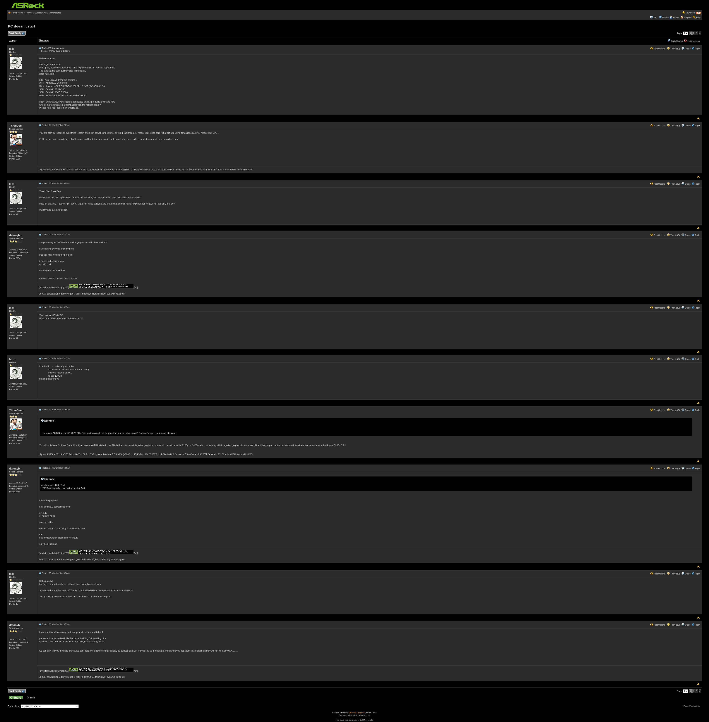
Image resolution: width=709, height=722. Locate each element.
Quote (688, 49)
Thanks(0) (675, 49)
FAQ (655, 17)
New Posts (690, 13)
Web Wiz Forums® (356, 713)
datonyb (14, 235)
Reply (697, 49)
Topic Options (693, 41)
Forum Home (17, 13)
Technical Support (33, 13)
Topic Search (676, 41)
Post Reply (15, 33)
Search (665, 17)
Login (698, 17)
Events (676, 17)
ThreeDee (15, 125)
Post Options (659, 49)
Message (44, 40)
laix (11, 48)
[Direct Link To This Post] (40, 48)
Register (688, 17)
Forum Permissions (692, 706)
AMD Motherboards (52, 13)
